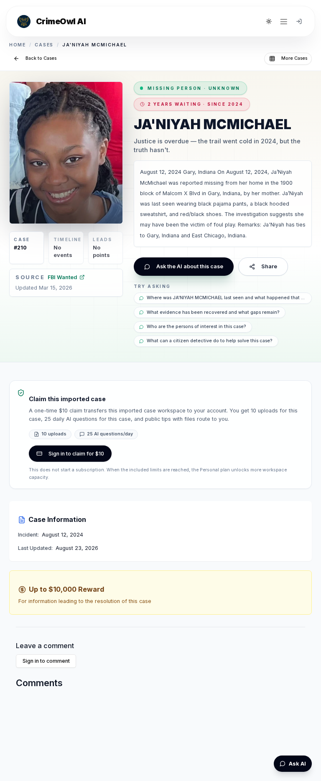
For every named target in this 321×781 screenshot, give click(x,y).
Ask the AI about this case (189, 266)
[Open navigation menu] (283, 21)
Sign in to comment (46, 661)
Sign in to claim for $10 (76, 453)
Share (269, 266)
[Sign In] (299, 21)
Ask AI (297, 764)
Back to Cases (40, 58)
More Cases (294, 58)
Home (17, 45)
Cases (44, 45)
